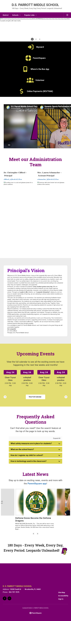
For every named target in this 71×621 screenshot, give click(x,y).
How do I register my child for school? (27, 455)
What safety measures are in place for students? (31, 443)
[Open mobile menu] (67, 15)
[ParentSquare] (35, 613)
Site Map (61, 592)
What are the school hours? (22, 449)
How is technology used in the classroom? (28, 461)
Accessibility (63, 596)
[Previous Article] (33, 533)
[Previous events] (5, 396)
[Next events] (66, 396)
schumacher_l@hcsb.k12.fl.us (48, 179)
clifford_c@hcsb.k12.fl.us (13, 179)
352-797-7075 (14, 592)
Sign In (60, 599)
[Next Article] (37, 533)
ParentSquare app (37, 483)
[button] (16, 15)
